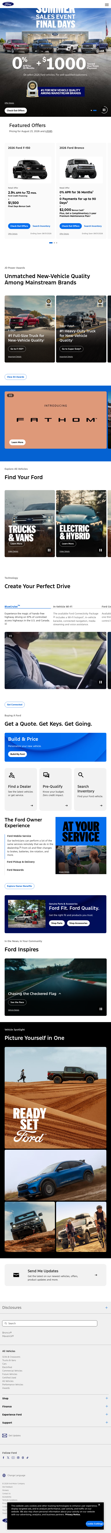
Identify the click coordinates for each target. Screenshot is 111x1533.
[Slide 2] (54, 693)
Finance (7, 1406)
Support (7, 1422)
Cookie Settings (94, 1523)
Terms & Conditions (9, 1500)
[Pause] (104, 109)
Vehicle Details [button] (13, 1010)
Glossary (5, 1490)
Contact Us (6, 1494)
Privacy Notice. (73, 1514)
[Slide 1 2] (96, 110)
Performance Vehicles (12, 1384)
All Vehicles (8, 1351)
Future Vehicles (9, 1374)
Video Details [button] (13, 551)
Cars (4, 1363)
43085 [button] (48, 131)
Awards (6, 1388)
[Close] (99, 1507)
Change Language (16, 1475)
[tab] (28, 606)
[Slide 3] (56, 693)
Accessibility (6, 1497)
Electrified (7, 1367)
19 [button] (20, 847)
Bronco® (7, 1332)
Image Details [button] (64, 872)
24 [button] (54, 617)
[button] (92, 110)
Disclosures (11, 1307)
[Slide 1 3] (56, 242)
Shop (5, 1398)
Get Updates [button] (15, 1435)
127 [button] (6, 624)
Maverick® (8, 1336)
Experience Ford (12, 1414)
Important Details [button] (14, 357)
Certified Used (9, 1377)
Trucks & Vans (9, 1360)
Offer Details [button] (12, 234)
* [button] (44, 340)
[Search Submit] (6, 1323)
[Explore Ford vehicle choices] (81, 1227)
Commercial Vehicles (12, 1370)
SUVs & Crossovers (11, 1356)
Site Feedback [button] (7, 1487)
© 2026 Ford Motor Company (13, 1484)
